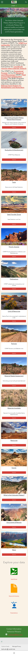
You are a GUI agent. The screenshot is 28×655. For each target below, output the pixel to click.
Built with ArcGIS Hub (8, 649)
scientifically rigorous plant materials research (13, 67)
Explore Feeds (5, 646)
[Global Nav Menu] (2, 2)
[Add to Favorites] (14, 653)
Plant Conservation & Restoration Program (13, 76)
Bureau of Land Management (12, 74)
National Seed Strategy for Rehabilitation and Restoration (12, 86)
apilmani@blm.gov (15, 635)
